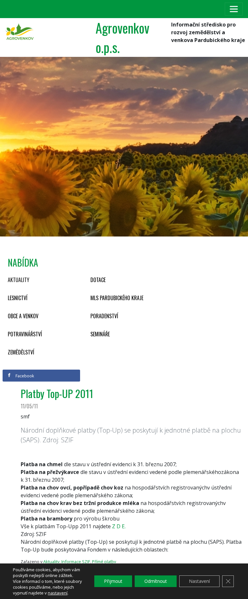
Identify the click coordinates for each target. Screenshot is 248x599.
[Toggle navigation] (234, 9)
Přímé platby (104, 561)
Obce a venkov (23, 316)
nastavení (57, 593)
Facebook (24, 376)
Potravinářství (25, 334)
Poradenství (104, 316)
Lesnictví (17, 298)
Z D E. (119, 526)
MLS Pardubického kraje (116, 298)
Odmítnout (155, 581)
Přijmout (113, 581)
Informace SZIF (75, 561)
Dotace (98, 280)
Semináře (100, 334)
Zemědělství (21, 352)
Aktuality (18, 280)
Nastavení (199, 581)
